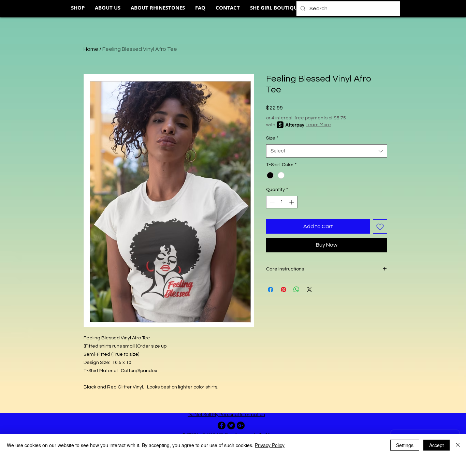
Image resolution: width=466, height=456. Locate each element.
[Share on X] (309, 289)
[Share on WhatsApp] (296, 289)
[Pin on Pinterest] (283, 289)
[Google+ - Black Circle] (241, 425)
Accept (436, 445)
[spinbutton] (282, 202)
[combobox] (326, 151)
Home (91, 49)
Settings (404, 445)
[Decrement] (271, 202)
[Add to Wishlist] (380, 226)
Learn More (318, 124)
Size (272, 138)
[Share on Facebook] (270, 289)
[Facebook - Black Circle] (221, 425)
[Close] (458, 445)
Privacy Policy (270, 445)
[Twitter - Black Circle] (231, 425)
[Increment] (292, 202)
